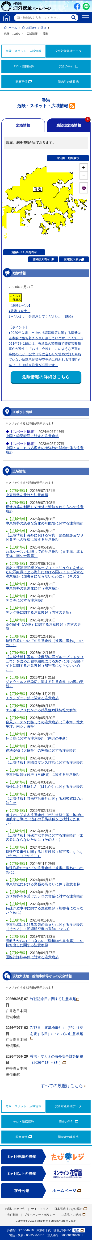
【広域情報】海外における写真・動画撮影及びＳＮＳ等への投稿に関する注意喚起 (45, 537)
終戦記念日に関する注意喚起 (53, 999)
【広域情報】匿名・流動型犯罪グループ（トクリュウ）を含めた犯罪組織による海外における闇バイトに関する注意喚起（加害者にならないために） (45, 663)
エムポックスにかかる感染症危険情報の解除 (41, 710)
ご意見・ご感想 (71, 1214)
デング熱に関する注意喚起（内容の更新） (39, 612)
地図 (76, 1230)
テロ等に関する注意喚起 (25, 600)
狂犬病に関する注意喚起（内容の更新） (37, 738)
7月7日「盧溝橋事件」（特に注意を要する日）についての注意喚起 (56, 1031)
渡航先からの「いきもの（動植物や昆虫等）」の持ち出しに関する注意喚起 (45, 943)
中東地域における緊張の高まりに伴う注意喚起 (43, 884)
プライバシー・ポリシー (39, 1214)
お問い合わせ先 (15, 1209)
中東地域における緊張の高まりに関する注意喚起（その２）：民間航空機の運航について (45, 926)
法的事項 (12, 1214)
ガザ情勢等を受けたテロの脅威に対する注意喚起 (45, 896)
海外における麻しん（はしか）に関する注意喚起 (45, 786)
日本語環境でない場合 (68, 1209)
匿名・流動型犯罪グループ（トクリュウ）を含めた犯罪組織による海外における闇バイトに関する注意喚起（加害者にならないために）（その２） (45, 572)
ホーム (12, 27)
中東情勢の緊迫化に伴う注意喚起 (32, 588)
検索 (74, 17)
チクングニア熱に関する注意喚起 (32, 698)
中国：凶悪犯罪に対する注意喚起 (32, 436)
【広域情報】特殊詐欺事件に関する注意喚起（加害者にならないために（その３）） (45, 837)
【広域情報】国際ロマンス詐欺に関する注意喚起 (45, 762)
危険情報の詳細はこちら (46, 377)
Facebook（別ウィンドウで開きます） (77, 6)
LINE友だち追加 (86, 6)
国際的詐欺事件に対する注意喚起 (32, 957)
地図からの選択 (36, 27)
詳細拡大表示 (41, 259)
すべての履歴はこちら (62, 1085)
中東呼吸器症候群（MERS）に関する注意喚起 (43, 774)
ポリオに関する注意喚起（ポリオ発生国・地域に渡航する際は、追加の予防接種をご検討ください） (45, 819)
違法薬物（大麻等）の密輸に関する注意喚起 (41, 750)
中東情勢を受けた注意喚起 (27, 495)
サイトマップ (39, 1209)
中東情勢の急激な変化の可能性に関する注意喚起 (45, 523)
